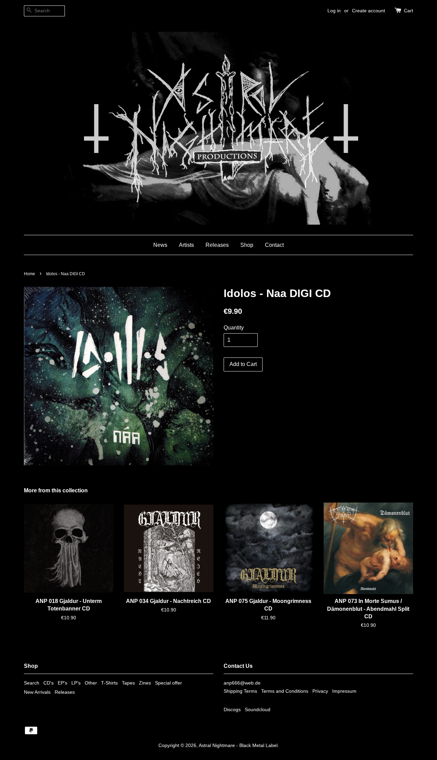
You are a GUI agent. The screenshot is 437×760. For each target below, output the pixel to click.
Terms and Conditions (284, 691)
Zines (145, 683)
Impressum (344, 691)
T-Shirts (109, 683)
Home (29, 273)
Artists (186, 245)
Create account (368, 10)
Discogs (232, 709)
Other (91, 683)
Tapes (128, 683)
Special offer (168, 683)
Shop (246, 245)
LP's (76, 683)
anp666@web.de (242, 683)
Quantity (234, 327)
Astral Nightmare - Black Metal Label (238, 745)
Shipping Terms (240, 691)
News (160, 245)
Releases (217, 245)
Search (31, 683)
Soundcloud (257, 709)
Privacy (320, 691)
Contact (274, 245)
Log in (334, 10)
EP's (62, 683)
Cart (408, 10)
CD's (48, 683)
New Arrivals (37, 692)
